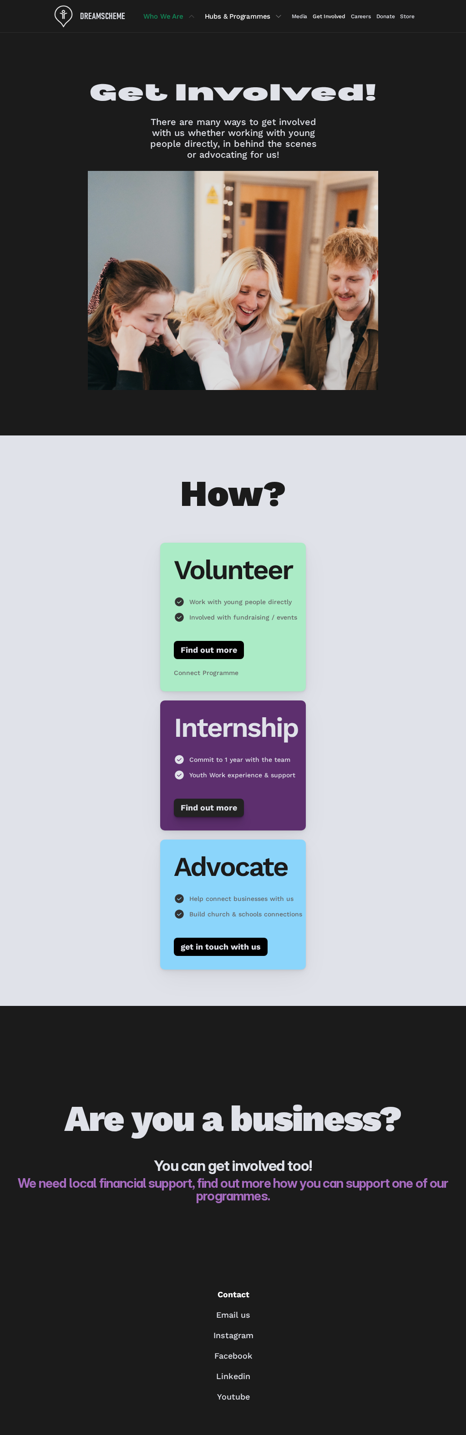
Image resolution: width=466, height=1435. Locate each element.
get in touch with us (221, 946)
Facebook (233, 1355)
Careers (361, 16)
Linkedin (233, 1376)
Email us (233, 1315)
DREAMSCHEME (102, 16)
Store (407, 16)
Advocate (231, 866)
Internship (236, 727)
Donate (385, 16)
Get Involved (329, 16)
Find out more (209, 650)
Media (299, 16)
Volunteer (233, 570)
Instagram (233, 1335)
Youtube (233, 1396)
